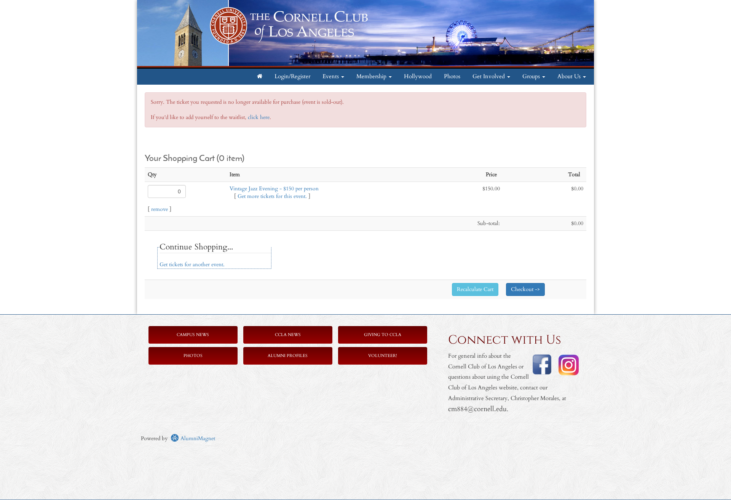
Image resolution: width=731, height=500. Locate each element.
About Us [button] (569, 76)
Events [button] (331, 76)
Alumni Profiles (288, 356)
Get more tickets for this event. (272, 196)
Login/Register (292, 76)
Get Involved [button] (489, 76)
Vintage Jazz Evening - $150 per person (274, 188)
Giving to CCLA (382, 335)
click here (259, 117)
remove (159, 209)
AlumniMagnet (197, 438)
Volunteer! (382, 356)
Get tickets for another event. (192, 264)
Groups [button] (531, 76)
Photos (452, 76)
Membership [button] (372, 76)
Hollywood (418, 76)
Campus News (193, 335)
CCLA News (288, 335)
